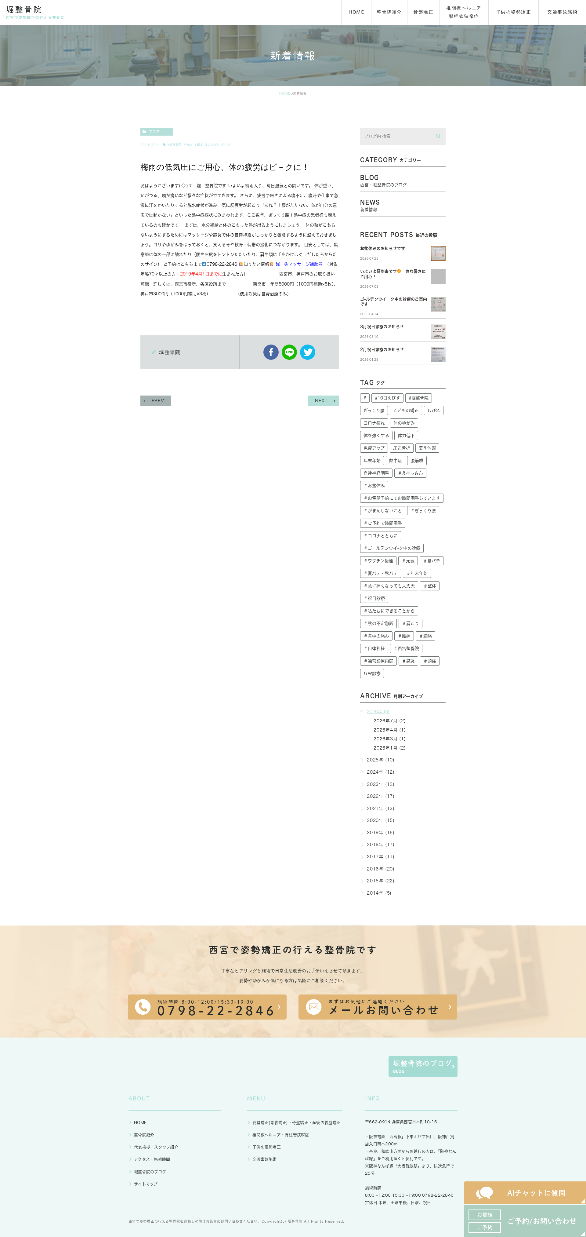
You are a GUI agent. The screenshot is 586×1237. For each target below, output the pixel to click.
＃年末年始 (417, 573)
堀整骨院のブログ (150, 1172)
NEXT (321, 401)
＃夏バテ (431, 561)
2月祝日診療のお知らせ (382, 350)
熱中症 (225, 144)
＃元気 (408, 561)
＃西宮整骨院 (406, 648)
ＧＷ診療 (372, 673)
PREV (158, 401)
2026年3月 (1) (390, 739)
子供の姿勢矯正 (266, 1147)
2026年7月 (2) (390, 721)
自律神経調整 (376, 473)
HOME (284, 93)
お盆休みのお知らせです (382, 248)
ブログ (154, 131)
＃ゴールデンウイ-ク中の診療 (392, 548)
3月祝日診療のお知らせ (382, 327)
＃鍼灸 (198, 144)
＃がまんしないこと (383, 511)
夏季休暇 (427, 448)
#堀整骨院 (174, 144)
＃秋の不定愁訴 (378, 623)
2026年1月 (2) (390, 748)
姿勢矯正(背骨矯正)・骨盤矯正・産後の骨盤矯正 (296, 1123)
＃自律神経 (374, 648)
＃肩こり (410, 623)
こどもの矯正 (406, 410)
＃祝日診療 (374, 598)
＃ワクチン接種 (378, 561)
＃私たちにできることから (389, 611)
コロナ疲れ (374, 423)
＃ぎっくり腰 (423, 511)
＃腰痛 (404, 636)
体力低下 (406, 435)
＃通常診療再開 (378, 661)
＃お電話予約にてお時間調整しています (402, 498)
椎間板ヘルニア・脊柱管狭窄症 (280, 1135)
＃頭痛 (429, 661)
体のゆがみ (212, 144)
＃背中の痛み (376, 636)
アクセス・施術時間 (152, 1159)
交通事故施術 (264, 1159)
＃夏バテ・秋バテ (381, 573)
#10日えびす (387, 398)
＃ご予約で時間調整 (383, 523)
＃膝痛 (425, 636)
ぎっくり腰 (374, 410)
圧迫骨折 (401, 448)
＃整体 (187, 144)
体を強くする (376, 435)
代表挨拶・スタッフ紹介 (156, 1147)
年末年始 (372, 460)
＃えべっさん (410, 473)
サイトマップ (146, 1184)
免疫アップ (374, 448)
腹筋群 (417, 460)
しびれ (433, 410)
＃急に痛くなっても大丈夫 (389, 586)
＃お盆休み (374, 485)
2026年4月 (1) (390, 730)
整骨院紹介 (144, 1135)
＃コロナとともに (381, 536)
